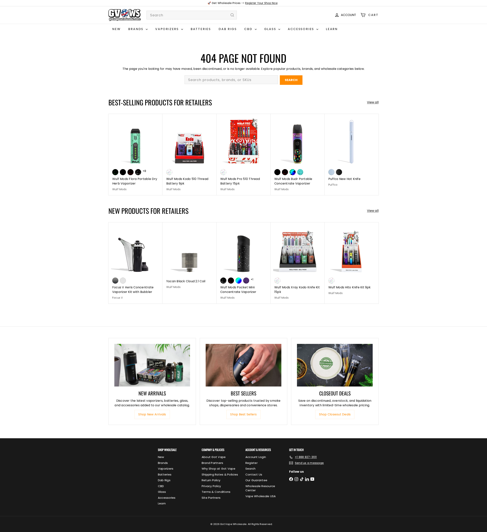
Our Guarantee (256, 480)
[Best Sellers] (243, 365)
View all (373, 102)
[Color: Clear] (123, 281)
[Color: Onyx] (339, 172)
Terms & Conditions (216, 492)
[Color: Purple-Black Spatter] (246, 281)
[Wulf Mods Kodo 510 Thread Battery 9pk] (189, 154)
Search (291, 80)
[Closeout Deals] (335, 365)
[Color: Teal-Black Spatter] (300, 172)
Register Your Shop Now (261, 3)
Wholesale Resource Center (260, 488)
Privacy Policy (211, 486)
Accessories (301, 29)
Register (251, 463)
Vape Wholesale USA (260, 496)
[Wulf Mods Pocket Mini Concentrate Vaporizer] (243, 263)
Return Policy (211, 480)
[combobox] (191, 15)
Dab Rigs (228, 29)
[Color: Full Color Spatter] (293, 172)
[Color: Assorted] (169, 172)
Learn (332, 29)
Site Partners (211, 498)
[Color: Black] (123, 172)
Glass (271, 29)
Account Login (255, 457)
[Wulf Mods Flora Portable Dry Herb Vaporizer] (135, 154)
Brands (136, 29)
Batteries (201, 29)
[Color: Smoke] (115, 281)
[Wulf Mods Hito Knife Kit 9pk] (352, 260)
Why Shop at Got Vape (218, 469)
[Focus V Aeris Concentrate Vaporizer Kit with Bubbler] (135, 263)
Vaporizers (167, 29)
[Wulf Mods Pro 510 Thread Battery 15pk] (243, 154)
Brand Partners (212, 463)
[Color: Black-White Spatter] (138, 172)
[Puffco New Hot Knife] (352, 152)
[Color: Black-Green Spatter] (115, 172)
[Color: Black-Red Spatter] (130, 172)
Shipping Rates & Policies (220, 474)
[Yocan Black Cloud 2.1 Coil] (189, 257)
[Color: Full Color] (239, 281)
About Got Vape (214, 457)
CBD (249, 29)
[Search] (232, 15)
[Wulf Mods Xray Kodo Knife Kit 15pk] (298, 263)
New (116, 29)
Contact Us (253, 474)
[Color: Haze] (331, 172)
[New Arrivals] (152, 365)
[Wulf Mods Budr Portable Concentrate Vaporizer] (298, 154)
